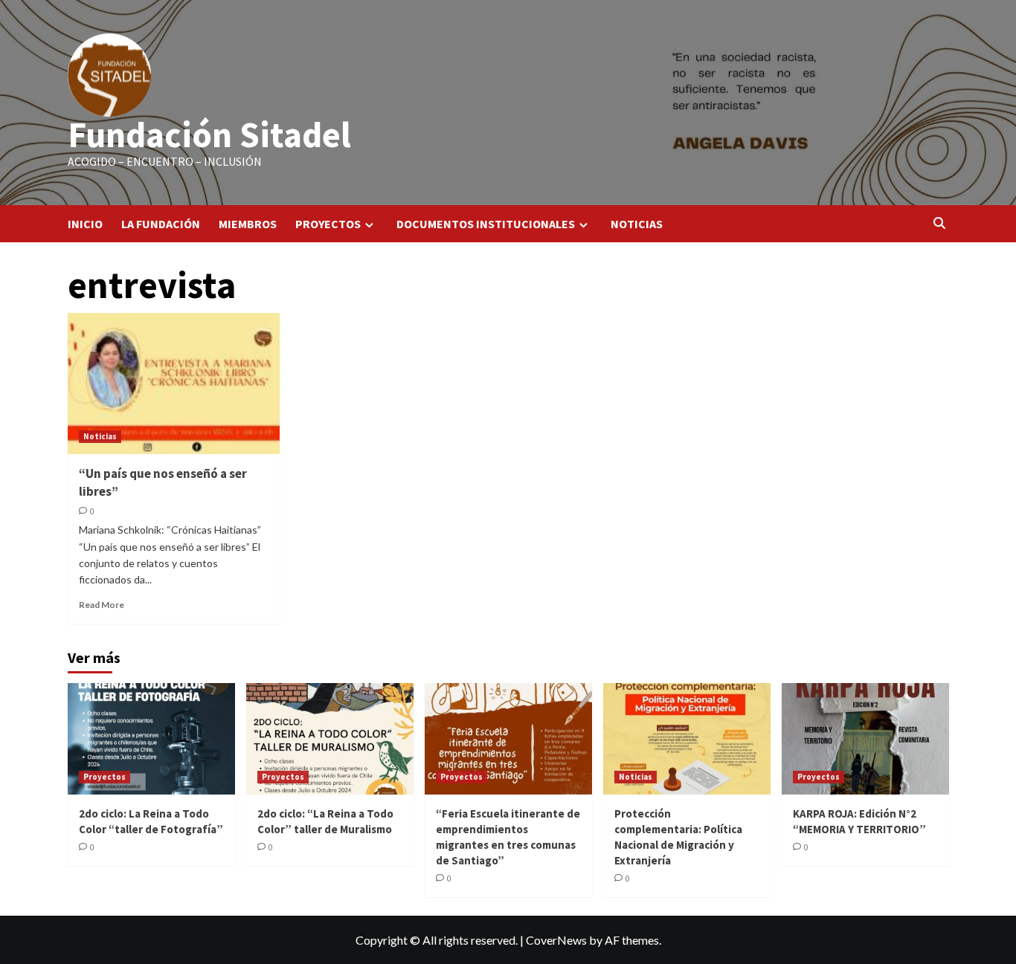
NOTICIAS (637, 223)
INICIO (85, 223)
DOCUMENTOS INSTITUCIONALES (485, 223)
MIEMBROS (248, 223)
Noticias (100, 436)
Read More (101, 604)
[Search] (939, 223)
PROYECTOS (328, 223)
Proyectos (104, 776)
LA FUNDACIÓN (160, 223)
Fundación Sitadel (209, 134)
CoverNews (556, 940)
